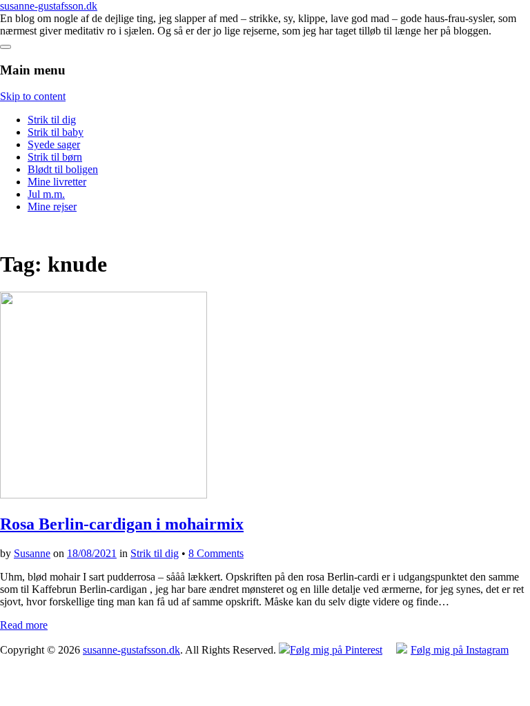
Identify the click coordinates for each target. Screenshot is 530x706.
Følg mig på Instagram (460, 650)
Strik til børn (55, 157)
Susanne (32, 553)
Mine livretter (57, 182)
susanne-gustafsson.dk (48, 6)
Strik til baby (56, 132)
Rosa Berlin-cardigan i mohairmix (122, 524)
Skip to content (33, 96)
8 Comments (216, 553)
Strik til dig (52, 119)
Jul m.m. (46, 194)
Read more (24, 625)
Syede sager (54, 144)
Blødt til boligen (63, 169)
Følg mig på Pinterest (336, 650)
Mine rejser (52, 206)
